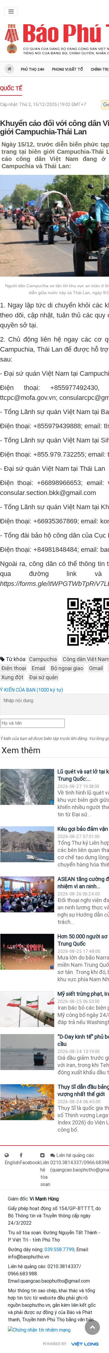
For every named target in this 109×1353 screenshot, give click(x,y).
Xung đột (12, 677)
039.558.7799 (59, 1249)
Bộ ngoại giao (67, 668)
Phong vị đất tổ (67, 69)
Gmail (96, 668)
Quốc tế (11, 88)
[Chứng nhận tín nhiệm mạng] (39, 1329)
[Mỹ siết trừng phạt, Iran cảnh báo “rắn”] (27, 1009)
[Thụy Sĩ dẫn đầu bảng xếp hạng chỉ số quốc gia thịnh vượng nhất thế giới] (27, 1102)
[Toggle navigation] (11, 11)
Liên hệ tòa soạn (45, 1173)
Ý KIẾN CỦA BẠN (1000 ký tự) (31, 690)
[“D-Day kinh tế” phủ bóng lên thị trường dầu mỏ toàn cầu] (27, 1052)
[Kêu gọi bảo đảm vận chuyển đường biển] (27, 844)
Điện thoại (13, 668)
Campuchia (43, 659)
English (12, 1162)
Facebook (30, 1162)
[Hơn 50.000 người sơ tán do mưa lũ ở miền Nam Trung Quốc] (27, 952)
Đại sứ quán (43, 677)
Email (38, 668)
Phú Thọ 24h (32, 69)
